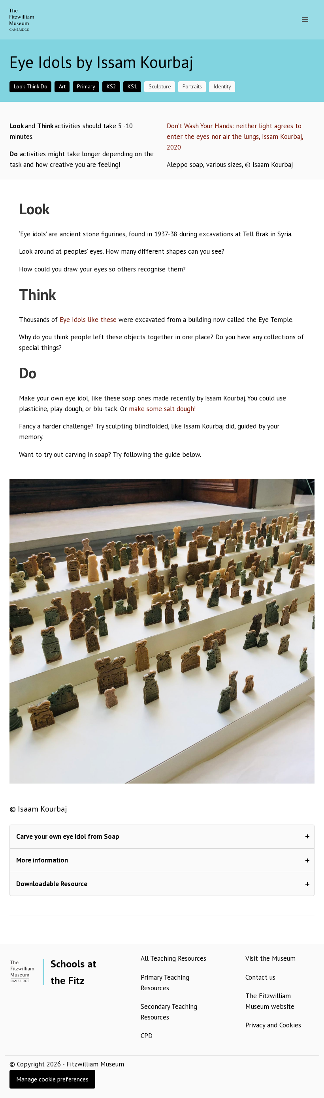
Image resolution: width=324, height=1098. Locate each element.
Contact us (260, 977)
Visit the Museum (270, 958)
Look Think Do (30, 86)
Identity (222, 86)
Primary (86, 86)
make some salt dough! (162, 408)
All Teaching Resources (173, 958)
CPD (147, 1035)
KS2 (111, 86)
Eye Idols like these (88, 319)
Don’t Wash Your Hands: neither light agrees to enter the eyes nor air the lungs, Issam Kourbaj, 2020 (235, 137)
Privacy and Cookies (273, 1025)
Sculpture (160, 86)
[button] (305, 19)
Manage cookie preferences (52, 1079)
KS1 (132, 86)
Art (62, 86)
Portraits (192, 86)
